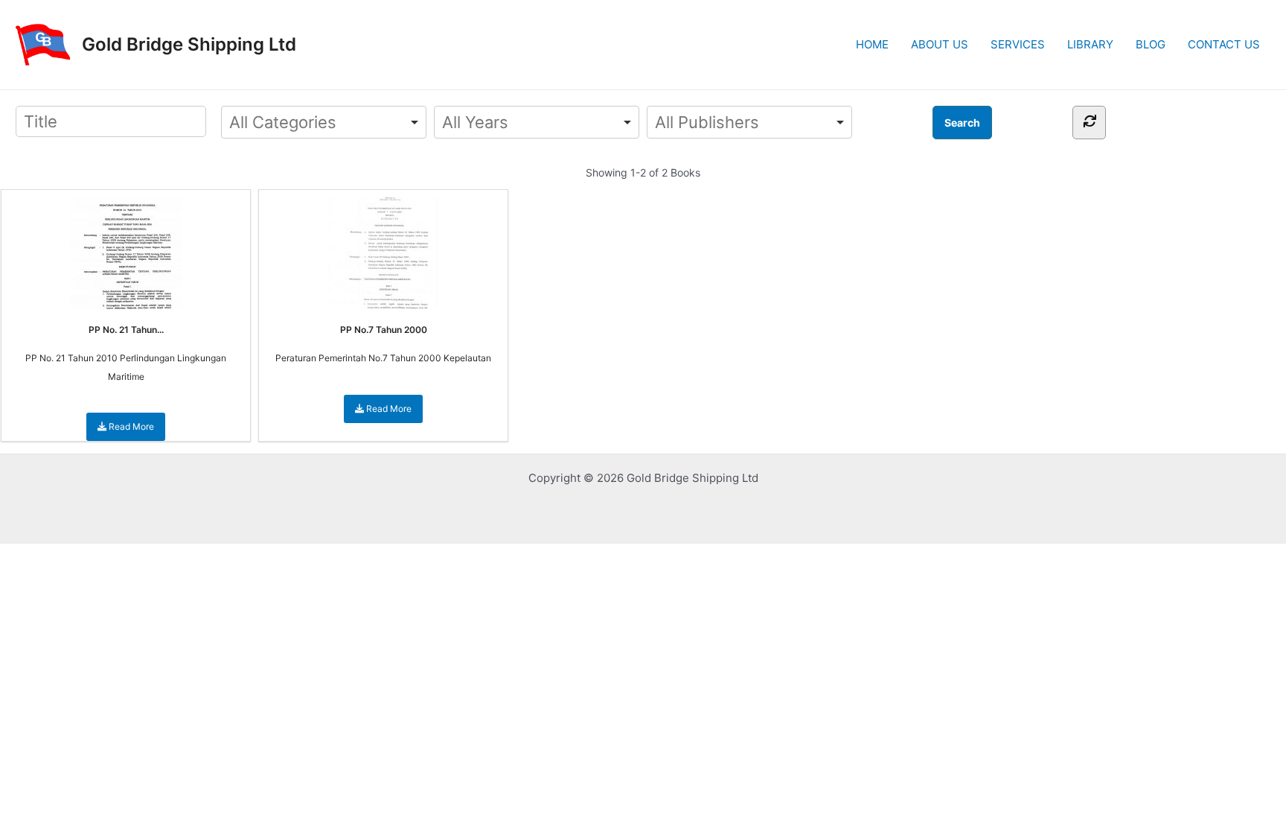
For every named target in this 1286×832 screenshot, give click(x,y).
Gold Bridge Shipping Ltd (189, 44)
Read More (130, 426)
